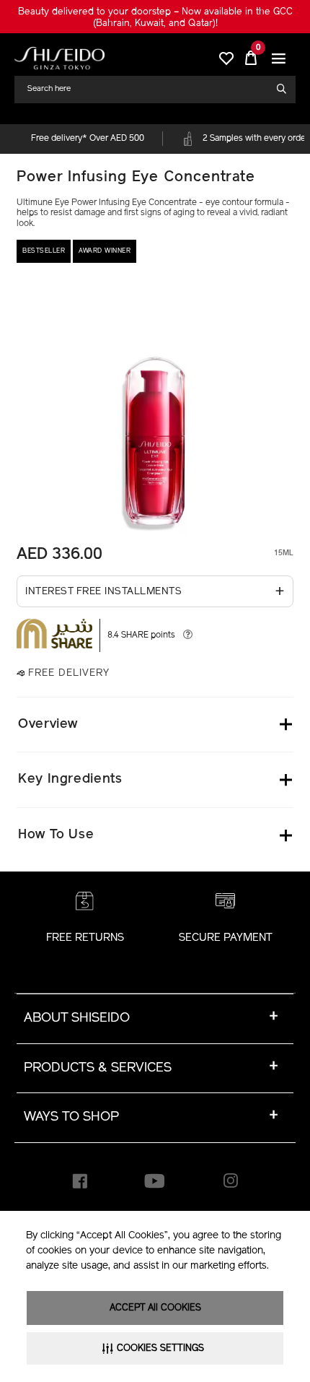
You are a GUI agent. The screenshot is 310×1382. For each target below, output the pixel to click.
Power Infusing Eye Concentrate (136, 177)
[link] (59, 58)
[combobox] (149, 89)
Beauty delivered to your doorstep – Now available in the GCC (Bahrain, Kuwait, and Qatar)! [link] (155, 17)
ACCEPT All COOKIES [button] (155, 1308)
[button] (279, 58)
